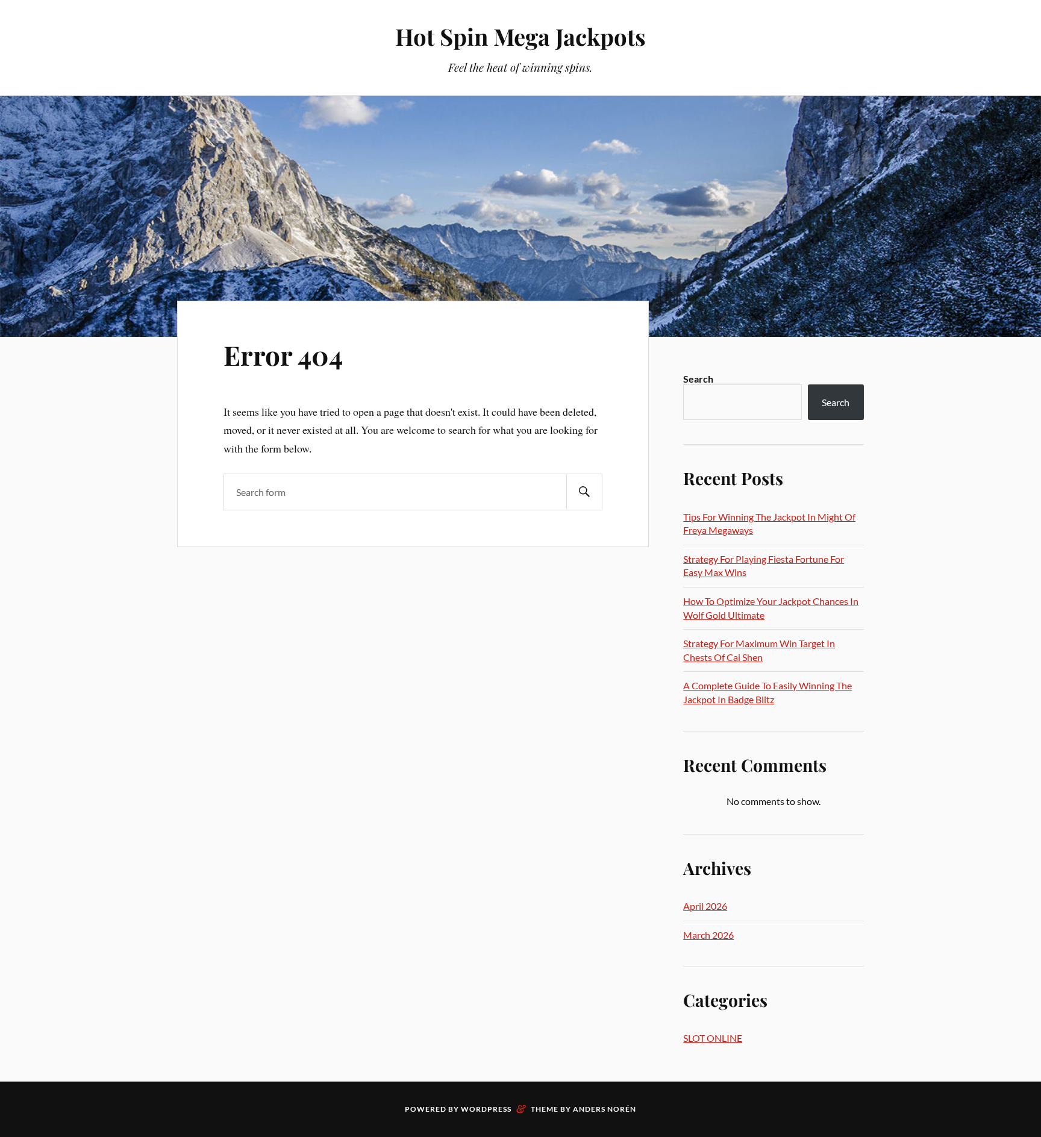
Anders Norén (604, 1109)
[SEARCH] (584, 492)
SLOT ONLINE (712, 1038)
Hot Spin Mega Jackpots (520, 36)
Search (698, 378)
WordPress (486, 1109)
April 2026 (705, 906)
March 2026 (708, 935)
